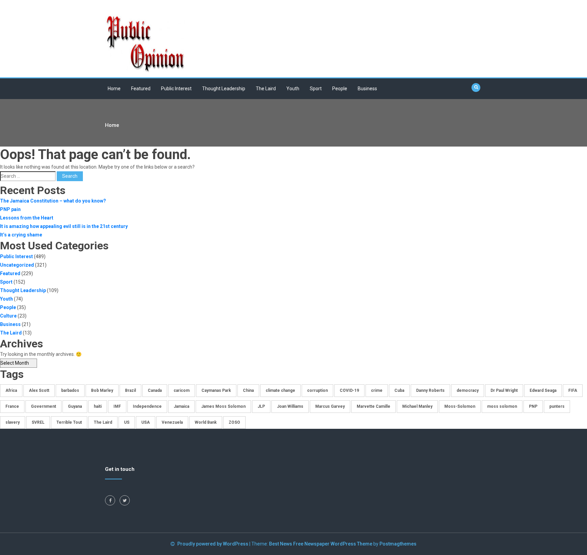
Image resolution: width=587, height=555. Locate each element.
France (12, 406)
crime (377, 390)
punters (557, 406)
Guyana (75, 406)
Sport (316, 88)
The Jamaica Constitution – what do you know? (53, 201)
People (339, 88)
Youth (292, 88)
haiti (98, 406)
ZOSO (234, 422)
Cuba (399, 390)
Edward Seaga (543, 390)
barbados (70, 390)
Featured (140, 88)
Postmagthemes (397, 544)
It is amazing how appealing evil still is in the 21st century (64, 226)
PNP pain (10, 209)
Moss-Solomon (459, 406)
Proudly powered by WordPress (213, 544)
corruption (317, 390)
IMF (117, 406)
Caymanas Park (216, 390)
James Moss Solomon (223, 406)
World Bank (206, 422)
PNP (533, 406)
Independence (147, 406)
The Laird (266, 88)
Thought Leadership (223, 88)
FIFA (572, 390)
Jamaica (181, 406)
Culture (8, 316)
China (248, 390)
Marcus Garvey (330, 406)
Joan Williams (290, 406)
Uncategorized (17, 265)
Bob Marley (102, 390)
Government (43, 406)
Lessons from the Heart (26, 218)
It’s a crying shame (21, 234)
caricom (182, 390)
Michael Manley (417, 406)
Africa (11, 390)
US (126, 422)
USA (145, 422)
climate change (280, 390)
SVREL (38, 422)
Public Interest (176, 88)
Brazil (130, 390)
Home (114, 88)
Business (367, 88)
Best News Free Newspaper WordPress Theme (320, 544)
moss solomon (502, 406)
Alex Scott (39, 390)
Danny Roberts (430, 390)
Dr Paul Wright (504, 390)
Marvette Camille (373, 406)
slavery (12, 422)
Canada (155, 390)
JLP (261, 406)
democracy (468, 390)
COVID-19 (349, 390)
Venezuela (172, 422)
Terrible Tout (69, 422)
